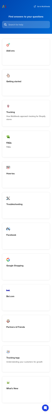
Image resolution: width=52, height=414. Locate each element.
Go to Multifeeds (43, 6)
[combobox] (28, 24)
